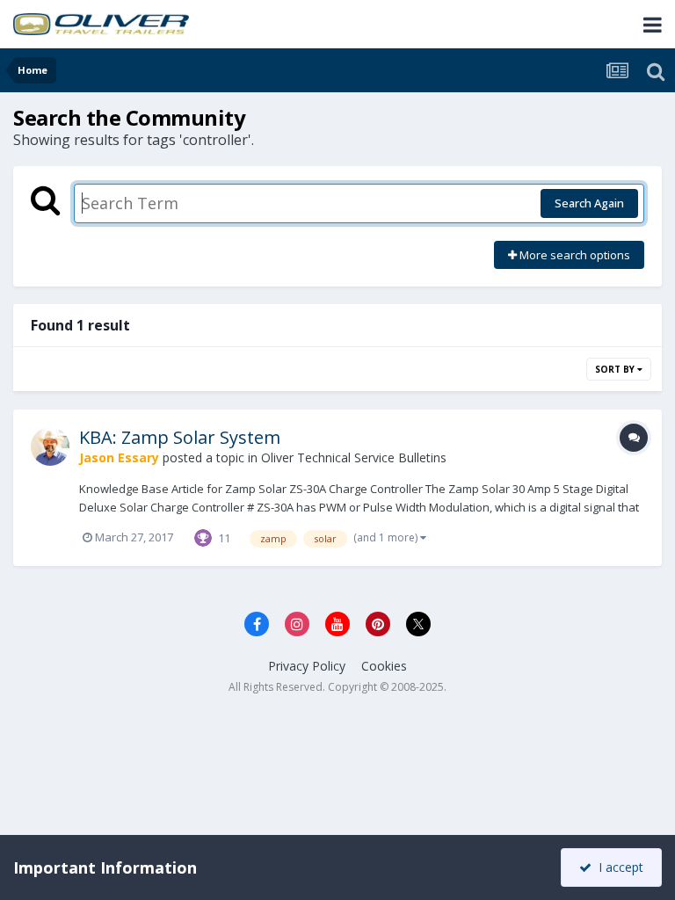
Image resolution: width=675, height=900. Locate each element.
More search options (573, 255)
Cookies (384, 665)
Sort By (616, 369)
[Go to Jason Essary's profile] (50, 446)
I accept (617, 867)
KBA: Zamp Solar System (179, 437)
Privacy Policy (306, 665)
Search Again (589, 203)
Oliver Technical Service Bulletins (353, 457)
